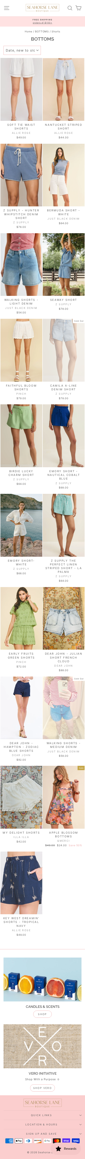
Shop (42, 1014)
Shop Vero (42, 1088)
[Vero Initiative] (42, 1046)
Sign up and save (41, 1133)
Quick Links (41, 1115)
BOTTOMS (42, 31)
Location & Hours (41, 1124)
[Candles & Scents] (42, 979)
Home (28, 31)
